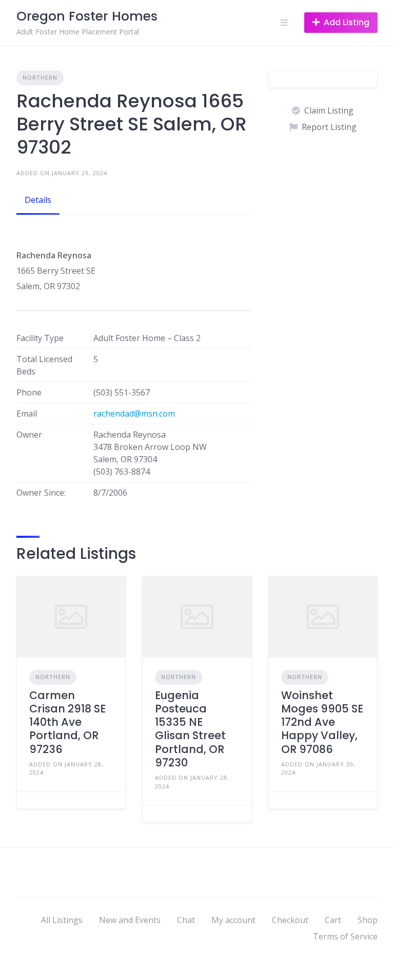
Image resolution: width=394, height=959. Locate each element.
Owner (29, 434)
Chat (186, 920)
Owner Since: (41, 492)
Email (26, 413)
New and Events (130, 920)
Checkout (290, 920)
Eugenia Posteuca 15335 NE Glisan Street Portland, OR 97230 (190, 729)
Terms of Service (345, 936)
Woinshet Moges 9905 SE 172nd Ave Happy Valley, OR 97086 (322, 722)
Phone (29, 392)
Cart (333, 920)
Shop (368, 920)
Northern (40, 77)
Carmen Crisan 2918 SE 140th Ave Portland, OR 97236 (67, 722)
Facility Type (40, 338)
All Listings (62, 920)
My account (233, 920)
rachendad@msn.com (134, 413)
